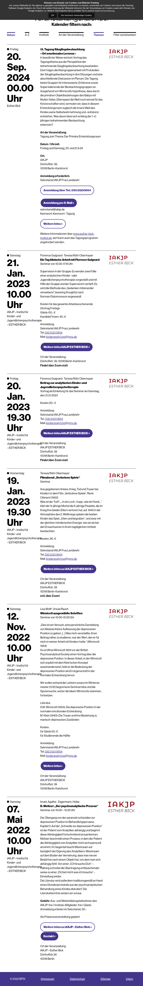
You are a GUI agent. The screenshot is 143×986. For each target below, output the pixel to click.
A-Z (27, 34)
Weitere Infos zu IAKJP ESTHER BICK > (68, 569)
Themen (99, 35)
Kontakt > (49, 936)
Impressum (47, 979)
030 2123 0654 (53, 332)
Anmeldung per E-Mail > (58, 203)
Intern (129, 979)
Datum (11, 35)
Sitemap (105, 979)
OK (52, 15)
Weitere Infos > (53, 223)
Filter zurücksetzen (125, 34)
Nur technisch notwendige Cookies (76, 15)
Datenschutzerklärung (104, 11)
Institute (44, 34)
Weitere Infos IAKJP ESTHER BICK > (66, 347)
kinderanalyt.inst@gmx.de (61, 336)
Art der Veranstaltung (71, 34)
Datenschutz (77, 979)
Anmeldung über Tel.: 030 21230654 (67, 190)
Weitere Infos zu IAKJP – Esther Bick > (67, 927)
